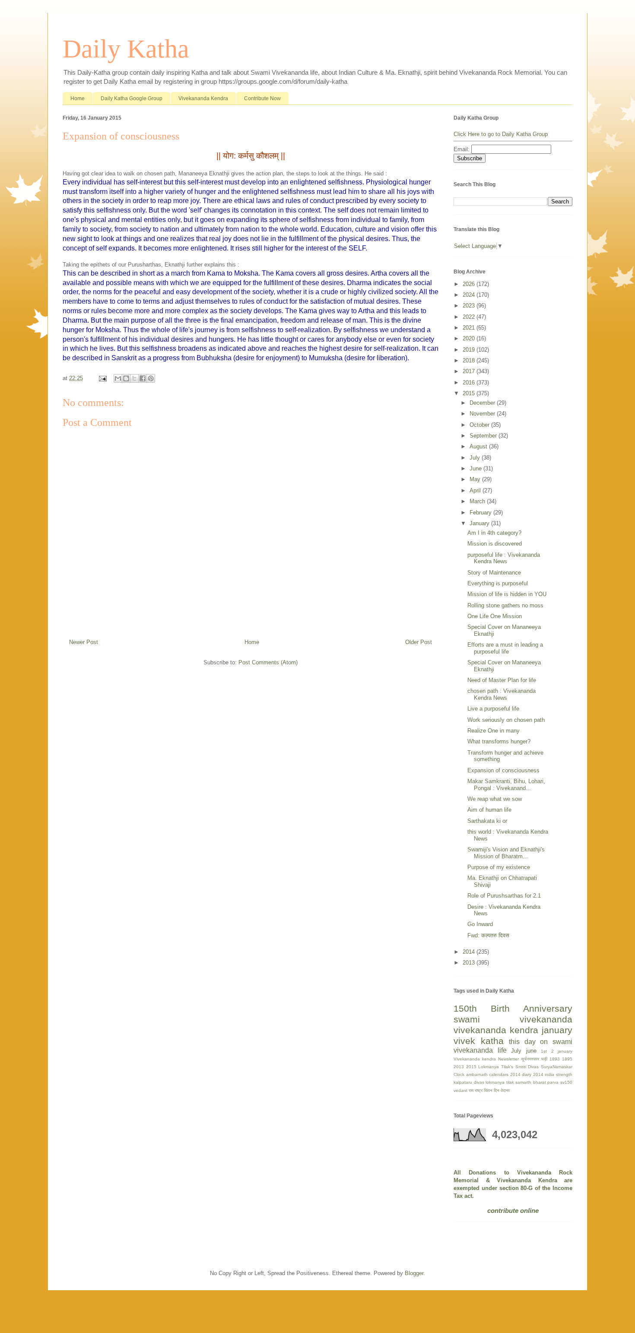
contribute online (513, 1210)
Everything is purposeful (497, 583)
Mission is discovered (494, 543)
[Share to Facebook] (142, 378)
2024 (469, 295)
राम (471, 1090)
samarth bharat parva (537, 1082)
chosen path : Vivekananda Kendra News (501, 694)
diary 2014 (532, 1074)
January (480, 523)
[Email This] (118, 378)
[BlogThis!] (126, 378)
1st (544, 1051)
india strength (558, 1074)
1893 (554, 1059)
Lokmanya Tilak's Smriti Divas (508, 1066)
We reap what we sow (494, 799)
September (484, 435)
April (476, 490)
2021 (469, 327)
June (476, 468)
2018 (469, 360)
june (531, 1050)
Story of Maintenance (494, 572)
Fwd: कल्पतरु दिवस (488, 935)
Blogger (414, 1273)
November (483, 413)
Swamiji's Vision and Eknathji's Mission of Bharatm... (506, 853)
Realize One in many (493, 730)
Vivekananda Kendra (203, 98)
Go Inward (480, 924)
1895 (567, 1059)
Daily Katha (126, 49)
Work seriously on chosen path (506, 720)
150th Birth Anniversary (513, 1008)
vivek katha (479, 1041)
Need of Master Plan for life (501, 680)
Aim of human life (489, 809)
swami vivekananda (513, 1019)
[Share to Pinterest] (150, 378)
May (476, 479)
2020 (469, 338)
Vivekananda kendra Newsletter (486, 1059)
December (483, 403)
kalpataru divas (469, 1082)
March (478, 501)
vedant (460, 1090)
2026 (469, 284)
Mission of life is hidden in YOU (506, 594)
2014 (469, 952)
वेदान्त (505, 1090)
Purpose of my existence (498, 867)
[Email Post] (102, 378)
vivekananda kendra (496, 1030)
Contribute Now (262, 98)
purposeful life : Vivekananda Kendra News (503, 558)
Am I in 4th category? (494, 533)
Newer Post (83, 642)
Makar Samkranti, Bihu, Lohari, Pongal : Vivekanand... (506, 784)
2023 (469, 305)
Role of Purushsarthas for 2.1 (504, 895)
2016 (469, 382)
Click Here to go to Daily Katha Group (501, 134)
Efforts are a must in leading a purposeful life (505, 648)
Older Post (418, 642)
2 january (562, 1051)
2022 (469, 317)
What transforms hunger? (498, 741)
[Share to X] (134, 378)
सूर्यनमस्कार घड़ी (534, 1059)
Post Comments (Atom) (268, 662)
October (480, 425)
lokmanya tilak (500, 1082)
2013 (469, 962)
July (476, 457)
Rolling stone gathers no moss (505, 605)
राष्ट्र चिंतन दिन (487, 1090)
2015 (469, 393)
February (481, 512)
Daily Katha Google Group (131, 98)
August (479, 446)
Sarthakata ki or (487, 821)
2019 (469, 349)
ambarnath (477, 1074)
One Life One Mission (494, 616)
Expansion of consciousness (503, 770)
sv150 (566, 1082)
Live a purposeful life (493, 708)
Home (77, 98)
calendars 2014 (505, 1074)
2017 (469, 371)
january (557, 1030)
